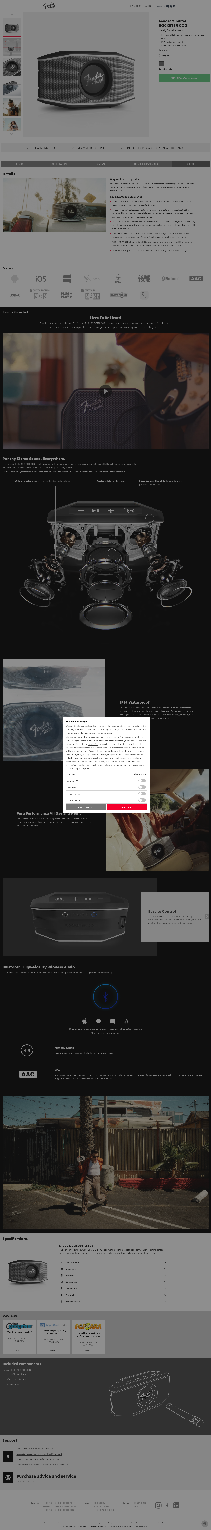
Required (71, 774)
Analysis (71, 780)
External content (74, 800)
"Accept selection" (85, 761)
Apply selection (86, 807)
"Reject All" (93, 744)
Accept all (127, 807)
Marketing (72, 787)
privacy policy (83, 768)
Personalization (74, 793)
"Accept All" (95, 754)
